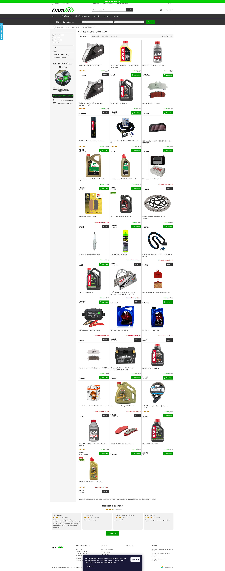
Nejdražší (105, 36)
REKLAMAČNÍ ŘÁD (81, 558)
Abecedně (114, 36)
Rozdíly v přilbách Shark (158, 559)
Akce (57, 37)
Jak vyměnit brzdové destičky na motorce (161, 554)
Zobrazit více (112, 533)
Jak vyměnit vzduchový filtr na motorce (162, 549)
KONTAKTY (96, 4)
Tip (57, 42)
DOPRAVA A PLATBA (108, 4)
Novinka (58, 40)
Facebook (106, 554)
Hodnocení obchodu (112, 505)
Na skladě (59, 35)
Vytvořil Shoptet (168, 567)
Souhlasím (135, 559)
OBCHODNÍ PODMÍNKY (122, 4)
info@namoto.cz (108, 549)
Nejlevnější (95, 36)
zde (115, 562)
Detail (105, 75)
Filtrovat (150, 22)
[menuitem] (53, 16)
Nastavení (90, 567)
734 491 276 (107, 552)
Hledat (129, 9)
